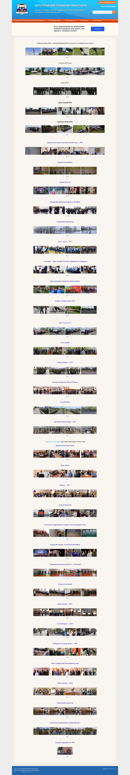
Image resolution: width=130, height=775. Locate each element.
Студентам (83, 20)
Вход (103, 6)
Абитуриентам (70, 20)
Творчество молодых (53, 442)
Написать (97, 29)
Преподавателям (54, 20)
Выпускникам (97, 20)
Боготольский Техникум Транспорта (61, 5)
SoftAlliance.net (112, 768)
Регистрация (111, 6)
